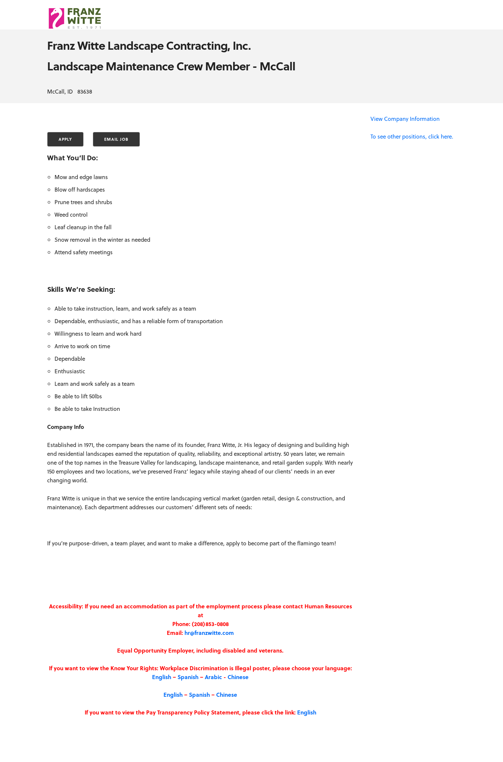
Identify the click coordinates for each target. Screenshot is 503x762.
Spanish (187, 677)
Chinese (238, 677)
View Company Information (405, 119)
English (161, 677)
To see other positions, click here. (411, 136)
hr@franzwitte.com (209, 633)
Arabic (213, 677)
